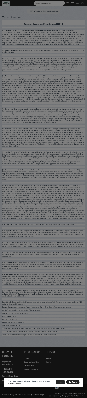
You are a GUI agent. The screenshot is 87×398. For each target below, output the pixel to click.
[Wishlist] (72, 3)
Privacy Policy (29, 366)
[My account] (77, 3)
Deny (60, 382)
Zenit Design (39, 395)
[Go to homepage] (6, 3)
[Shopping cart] (82, 3)
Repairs (48, 362)
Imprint (26, 358)
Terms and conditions (31, 362)
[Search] (61, 3)
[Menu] (67, 3)
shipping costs (76, 393)
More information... (14, 383)
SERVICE (51, 352)
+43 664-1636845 (7, 370)
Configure (73, 382)
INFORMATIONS (33, 352)
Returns (48, 358)
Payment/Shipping (31, 369)
